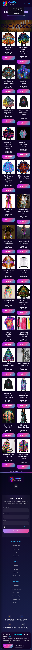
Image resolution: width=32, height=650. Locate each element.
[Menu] (29, 3)
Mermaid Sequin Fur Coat (23, 426)
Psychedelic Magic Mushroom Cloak (23, 50)
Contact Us (16, 556)
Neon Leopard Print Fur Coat (24, 242)
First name (6, 507)
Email (4, 520)
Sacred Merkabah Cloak (8, 334)
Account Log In (16, 545)
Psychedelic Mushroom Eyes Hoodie (23, 113)
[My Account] (24, 3)
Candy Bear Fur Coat (8, 301)
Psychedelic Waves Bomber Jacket (23, 457)
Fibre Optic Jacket (23, 272)
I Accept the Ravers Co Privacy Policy (16, 527)
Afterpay (16, 585)
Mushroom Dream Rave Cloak (23, 302)
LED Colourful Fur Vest (8, 210)
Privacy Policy (16, 592)
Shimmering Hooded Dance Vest (23, 211)
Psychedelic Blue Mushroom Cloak (8, 179)
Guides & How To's (16, 576)
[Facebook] (16, 486)
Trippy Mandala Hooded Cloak (23, 177)
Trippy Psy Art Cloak (8, 48)
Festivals (16, 572)
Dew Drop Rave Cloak (8, 272)
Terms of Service (16, 589)
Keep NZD (19, 646)
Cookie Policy (16, 599)
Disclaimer (16, 603)
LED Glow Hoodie (23, 82)
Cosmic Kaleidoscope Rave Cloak (23, 395)
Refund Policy (16, 596)
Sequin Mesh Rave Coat (8, 426)
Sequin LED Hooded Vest (8, 242)
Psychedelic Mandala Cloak (8, 82)
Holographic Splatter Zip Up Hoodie (23, 144)
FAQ (16, 552)
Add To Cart (8, 58)
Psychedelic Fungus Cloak (8, 112)
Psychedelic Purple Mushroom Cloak (8, 145)
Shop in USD (8, 646)
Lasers (16, 569)
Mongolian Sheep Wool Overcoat (23, 334)
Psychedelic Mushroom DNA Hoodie (8, 395)
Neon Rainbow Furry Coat (8, 456)
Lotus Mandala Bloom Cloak (23, 365)
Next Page (18, 471)
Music (16, 565)
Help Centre (16, 549)
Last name (6, 513)
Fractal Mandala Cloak (8, 365)
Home (9, 15)
